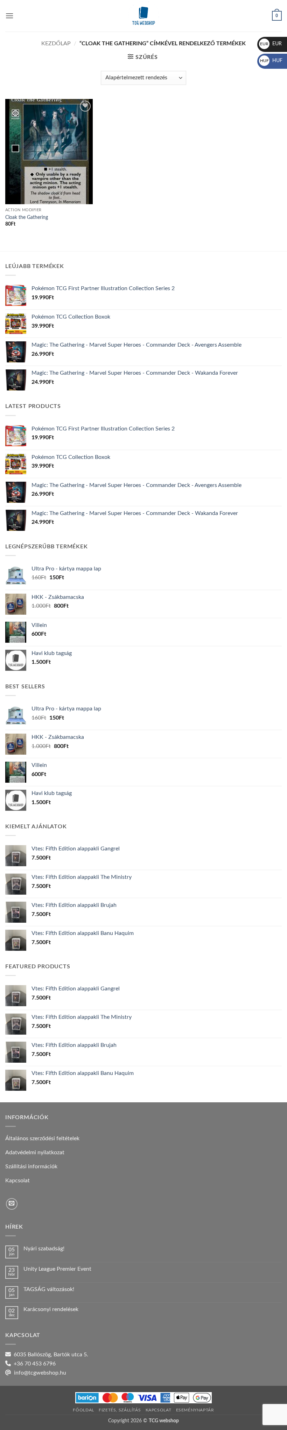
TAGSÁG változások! (48, 1289)
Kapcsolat (159, 1410)
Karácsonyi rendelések (50, 1309)
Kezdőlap (56, 43)
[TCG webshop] (143, 16)
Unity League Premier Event (57, 1269)
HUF (271, 60)
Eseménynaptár (195, 1410)
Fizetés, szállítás (120, 1410)
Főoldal (83, 1410)
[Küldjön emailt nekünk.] (12, 1204)
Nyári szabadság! (43, 1248)
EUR (271, 43)
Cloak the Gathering (26, 217)
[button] (9, 15)
